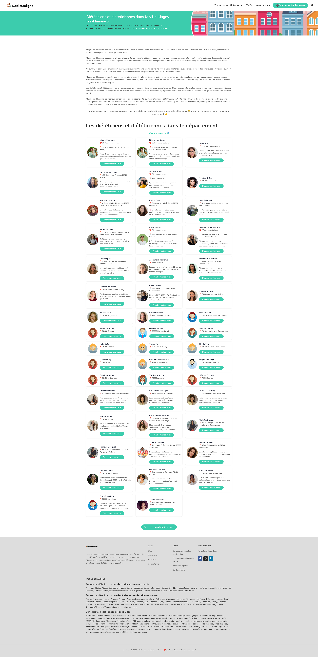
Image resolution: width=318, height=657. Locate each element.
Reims (142, 604)
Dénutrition (169, 618)
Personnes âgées (190, 623)
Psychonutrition (92, 626)
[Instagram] (205, 558)
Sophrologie (217, 626)
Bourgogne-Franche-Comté (120, 588)
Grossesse (111, 621)
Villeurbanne (117, 607)
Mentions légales (180, 565)
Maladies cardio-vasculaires (172, 621)
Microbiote (114, 623)
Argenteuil (131, 599)
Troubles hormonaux (138, 632)
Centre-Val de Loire (152, 588)
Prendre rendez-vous (112, 163)
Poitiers (134, 604)
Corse (164, 588)
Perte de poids (206, 623)
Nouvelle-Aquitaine (133, 590)
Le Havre (130, 601)
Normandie (119, 590)
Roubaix (158, 604)
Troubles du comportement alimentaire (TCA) (108, 632)
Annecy (122, 599)
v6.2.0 (193, 650)
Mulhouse (206, 601)
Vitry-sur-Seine (130, 607)
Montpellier (185, 601)
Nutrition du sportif (141, 623)
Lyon (161, 601)
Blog (150, 551)
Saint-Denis (176, 604)
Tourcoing (99, 607)
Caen (225, 599)
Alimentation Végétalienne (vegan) (184, 615)
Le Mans (139, 601)
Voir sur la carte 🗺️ (159, 133)
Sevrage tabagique (202, 626)
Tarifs (249, 5)
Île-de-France (221, 588)
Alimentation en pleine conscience (111, 615)
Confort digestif (156, 618)
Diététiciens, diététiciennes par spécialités (108, 611)
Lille (146, 601)
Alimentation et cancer (137, 615)
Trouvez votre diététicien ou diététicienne (104, 25)
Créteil (106, 601)
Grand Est (173, 588)
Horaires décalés (125, 621)
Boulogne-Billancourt (206, 599)
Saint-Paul (200, 604)
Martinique (99, 590)
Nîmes (102, 604)
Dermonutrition (182, 618)
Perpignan (125, 604)
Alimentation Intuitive (158, 615)
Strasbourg (211, 604)
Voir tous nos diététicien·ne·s (159, 527)
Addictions (90, 615)
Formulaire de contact (207, 551)
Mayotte (109, 590)
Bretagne (138, 588)
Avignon (171, 599)
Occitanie (148, 590)
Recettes (152, 559)
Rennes (150, 604)
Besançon (181, 599)
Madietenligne (148, 650)
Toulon (220, 604)
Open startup (153, 564)
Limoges (153, 601)
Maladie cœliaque (151, 621)
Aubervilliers (161, 599)
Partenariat (153, 555)
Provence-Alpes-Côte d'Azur (181, 590)
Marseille (169, 601)
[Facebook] (200, 558)
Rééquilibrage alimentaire (112, 626)
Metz (176, 601)
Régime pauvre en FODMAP (136, 626)
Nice (96, 604)
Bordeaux (191, 599)
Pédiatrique (177, 623)
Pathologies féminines (160, 623)
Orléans (110, 604)
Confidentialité (179, 570)
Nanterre (222, 601)
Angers (114, 599)
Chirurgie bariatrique (139, 618)
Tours (107, 607)
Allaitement (91, 618)
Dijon (112, 601)
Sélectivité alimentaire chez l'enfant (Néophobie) (171, 626)
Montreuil (196, 601)
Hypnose (138, 621)
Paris (117, 604)
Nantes (89, 604)
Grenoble (120, 601)
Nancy (214, 601)
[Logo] (20, 5)
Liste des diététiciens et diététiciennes (143, 25)
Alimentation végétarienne (211, 615)
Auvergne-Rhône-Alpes (96, 588)
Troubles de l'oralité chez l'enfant (133, 629)
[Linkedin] (211, 558)
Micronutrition (126, 623)
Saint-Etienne (188, 604)
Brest (219, 599)
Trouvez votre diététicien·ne (228, 5)
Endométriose (99, 621)
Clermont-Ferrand (93, 601)
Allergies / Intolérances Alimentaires (113, 618)
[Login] (312, 5)
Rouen (166, 604)
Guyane (194, 588)
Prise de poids (221, 623)
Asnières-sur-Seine (145, 599)
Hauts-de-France (206, 588)
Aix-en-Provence (93, 599)
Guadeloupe (184, 588)
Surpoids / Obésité (109, 629)
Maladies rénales (100, 623)
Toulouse (90, 607)
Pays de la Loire (160, 590)
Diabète (193, 618)
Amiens (105, 599)
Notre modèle (263, 5)
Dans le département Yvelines (121, 28)
